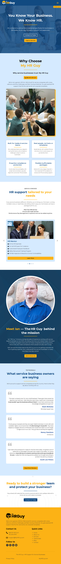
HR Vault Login (57, 6)
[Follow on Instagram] (10, 545)
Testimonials (37, 538)
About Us (36, 534)
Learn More (30, 258)
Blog (35, 540)
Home (35, 532)
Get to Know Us (30, 356)
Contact (36, 542)
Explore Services (30, 40)
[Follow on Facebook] (7, 545)
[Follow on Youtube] (16, 545)
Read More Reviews (30, 468)
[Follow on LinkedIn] (13, 545)
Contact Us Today (30, 35)
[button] (4, 240)
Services (36, 536)
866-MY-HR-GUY (31, 77)
